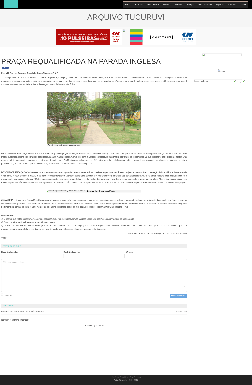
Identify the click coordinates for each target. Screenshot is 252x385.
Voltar (3, 238)
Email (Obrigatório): (72, 252)
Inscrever (8, 295)
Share (6, 68)
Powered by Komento (94, 325)
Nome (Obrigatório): (9, 252)
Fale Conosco (135, 377)
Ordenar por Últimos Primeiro (34, 311)
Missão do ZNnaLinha (119, 377)
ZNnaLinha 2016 (11, 4)
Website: (129, 252)
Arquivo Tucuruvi (126, 17)
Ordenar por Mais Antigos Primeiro (12, 311)
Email (185, 311)
